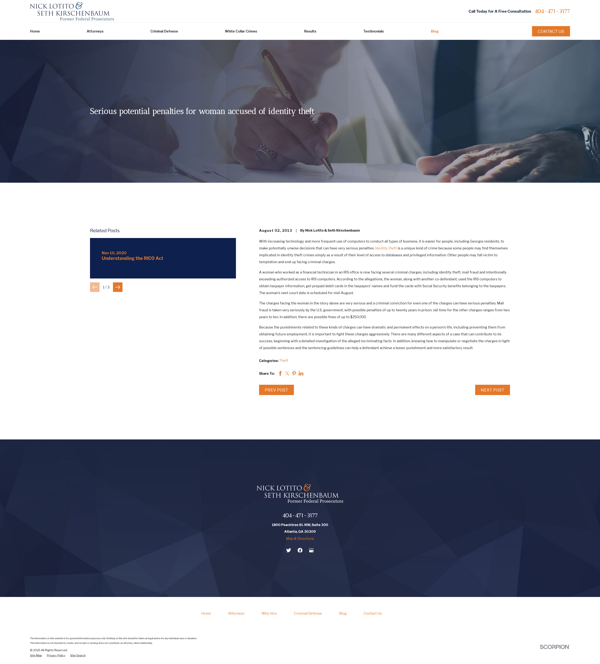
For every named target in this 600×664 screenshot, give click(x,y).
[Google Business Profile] (311, 550)
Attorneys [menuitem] (95, 31)
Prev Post (276, 389)
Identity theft (386, 248)
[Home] (72, 11)
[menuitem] (36, 655)
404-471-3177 (552, 11)
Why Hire (269, 613)
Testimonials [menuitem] (373, 31)
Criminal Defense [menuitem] (164, 31)
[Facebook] (300, 550)
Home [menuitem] (35, 31)
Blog (343, 613)
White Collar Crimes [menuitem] (241, 31)
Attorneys (236, 613)
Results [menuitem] (310, 31)
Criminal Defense (308, 613)
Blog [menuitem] (435, 31)
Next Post (492, 389)
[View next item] (117, 287)
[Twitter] (288, 550)
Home (206, 613)
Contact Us (551, 31)
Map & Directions (300, 538)
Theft (283, 360)
